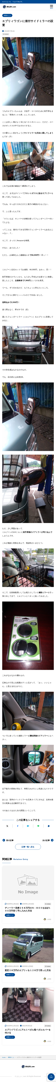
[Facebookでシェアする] (18, 826)
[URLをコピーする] (48, 826)
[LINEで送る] (38, 826)
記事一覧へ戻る (28, 847)
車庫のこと (7, 15)
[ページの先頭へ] (51, 1076)
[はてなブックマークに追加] (28, 826)
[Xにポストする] (7, 826)
